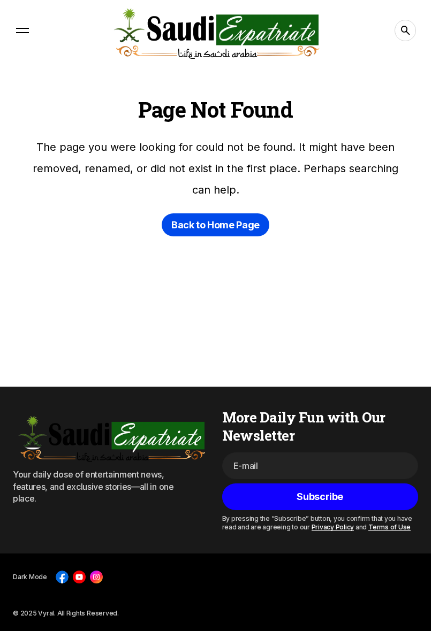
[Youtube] (79, 577)
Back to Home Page (215, 224)
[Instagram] (96, 577)
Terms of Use (389, 527)
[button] (22, 30)
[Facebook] (62, 577)
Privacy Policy (333, 527)
